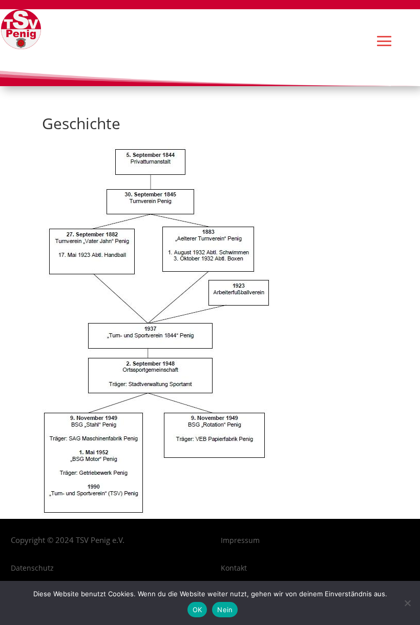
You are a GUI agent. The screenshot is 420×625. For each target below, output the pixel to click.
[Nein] (407, 603)
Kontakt (234, 568)
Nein (225, 610)
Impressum (240, 540)
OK (197, 610)
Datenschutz (32, 568)
